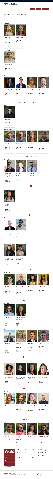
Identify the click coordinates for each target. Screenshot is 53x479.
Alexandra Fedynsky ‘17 (20, 375)
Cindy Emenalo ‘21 (42, 286)
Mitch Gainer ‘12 (19, 89)
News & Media (46, 450)
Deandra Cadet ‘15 (8, 375)
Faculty (31, 454)
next (33, 102)
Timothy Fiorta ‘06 (42, 343)
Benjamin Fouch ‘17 (8, 89)
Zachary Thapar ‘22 (19, 256)
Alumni (24, 452)
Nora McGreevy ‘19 (8, 317)
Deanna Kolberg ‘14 (42, 375)
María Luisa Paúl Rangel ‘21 (20, 318)
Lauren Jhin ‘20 (30, 375)
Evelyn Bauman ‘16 (8, 37)
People (25, 449)
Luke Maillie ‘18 (7, 143)
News (46, 452)
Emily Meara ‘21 (30, 143)
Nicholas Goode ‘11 (42, 89)
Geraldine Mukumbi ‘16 (43, 143)
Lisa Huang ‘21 (30, 436)
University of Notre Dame (12, 473)
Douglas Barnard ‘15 (31, 343)
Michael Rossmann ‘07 (9, 119)
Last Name (6, 457)
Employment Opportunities (18, 457)
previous (20, 102)
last (35, 102)
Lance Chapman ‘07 (19, 286)
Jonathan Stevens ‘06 (8, 173)
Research (32, 449)
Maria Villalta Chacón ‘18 (43, 436)
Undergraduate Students (32, 458)
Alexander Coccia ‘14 (42, 405)
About (18, 449)
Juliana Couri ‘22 (30, 286)
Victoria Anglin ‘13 (19, 343)
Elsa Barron (7, 405)
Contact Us (13, 475)
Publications (32, 453)
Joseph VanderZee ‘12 (31, 173)
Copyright (5, 473)
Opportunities (40, 449)
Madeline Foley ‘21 (19, 37)
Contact (18, 452)
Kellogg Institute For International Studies (9, 474)
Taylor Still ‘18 (18, 173)
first (17, 102)
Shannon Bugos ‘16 (19, 405)
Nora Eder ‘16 (18, 436)
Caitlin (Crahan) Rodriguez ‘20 (7, 344)
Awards (17, 455)
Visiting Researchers (40, 452)
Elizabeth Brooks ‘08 (8, 286)
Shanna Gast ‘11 (30, 89)
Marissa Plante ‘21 (8, 256)
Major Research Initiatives (32, 451)
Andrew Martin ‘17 (19, 143)
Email (6, 460)
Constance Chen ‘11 (8, 64)
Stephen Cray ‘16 (8, 231)
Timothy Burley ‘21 (8, 436)
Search (48, 4)
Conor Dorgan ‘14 (19, 231)
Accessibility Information (7, 476)
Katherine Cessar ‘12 (31, 405)
